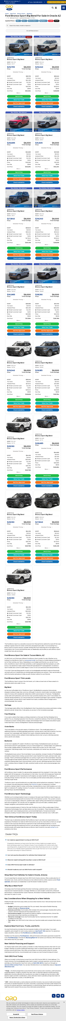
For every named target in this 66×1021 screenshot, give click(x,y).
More (18, 93)
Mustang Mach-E (31, 937)
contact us (53, 827)
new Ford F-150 (40, 931)
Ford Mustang (12, 937)
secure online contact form (13, 965)
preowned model (30, 660)
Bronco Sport (38, 933)
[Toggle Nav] (63, 7)
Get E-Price (19, 96)
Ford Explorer (24, 936)
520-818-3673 (38, 963)
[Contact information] (62, 996)
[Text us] (58, 996)
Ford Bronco (27, 933)
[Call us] (54, 996)
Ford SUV (34, 784)
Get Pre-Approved (19, 103)
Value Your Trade (18, 99)
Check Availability (18, 106)
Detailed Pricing (18, 72)
